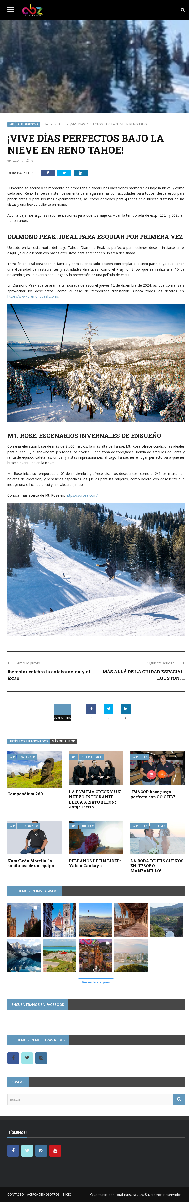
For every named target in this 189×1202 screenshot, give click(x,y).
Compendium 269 (25, 793)
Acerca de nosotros (43, 1194)
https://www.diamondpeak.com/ (32, 296)
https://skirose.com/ (81, 495)
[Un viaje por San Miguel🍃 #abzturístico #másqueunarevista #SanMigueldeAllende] (24, 920)
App (11, 124)
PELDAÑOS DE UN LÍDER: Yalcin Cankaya (95, 863)
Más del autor (63, 741)
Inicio (67, 1194)
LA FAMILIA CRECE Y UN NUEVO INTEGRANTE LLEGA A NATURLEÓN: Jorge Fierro (95, 799)
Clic (145, 757)
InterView (87, 826)
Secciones (159, 826)
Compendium (27, 757)
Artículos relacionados (28, 741)
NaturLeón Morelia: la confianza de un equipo (30, 863)
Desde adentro (29, 826)
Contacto (15, 1194)
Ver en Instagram (96, 982)
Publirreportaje (28, 124)
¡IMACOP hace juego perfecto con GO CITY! (152, 794)
